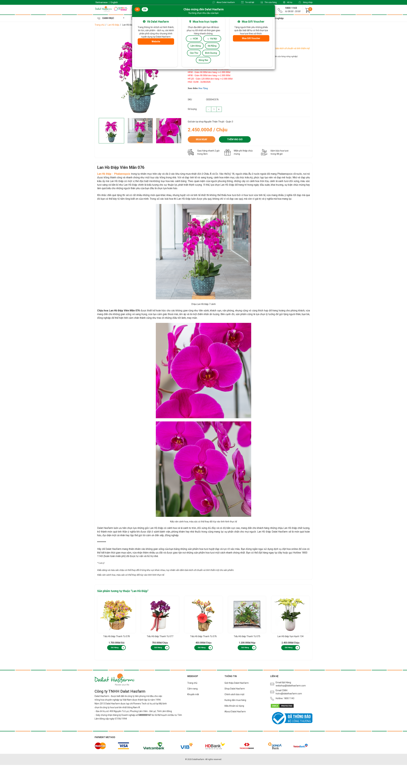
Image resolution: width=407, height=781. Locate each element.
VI (137, 9)
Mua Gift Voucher (251, 38)
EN (144, 9)
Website (156, 41)
